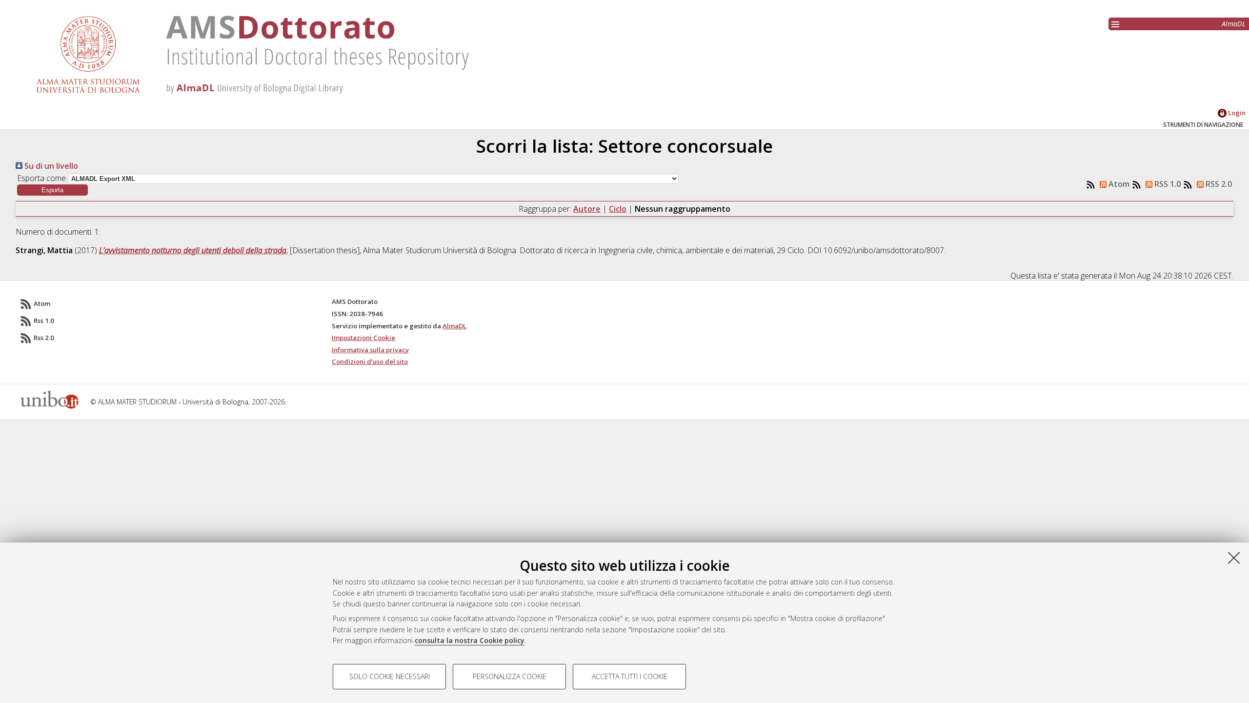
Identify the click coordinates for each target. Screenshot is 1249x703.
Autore (587, 208)
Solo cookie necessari (389, 676)
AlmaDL (1234, 23)
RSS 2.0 (1218, 184)
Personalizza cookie (509, 676)
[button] (52, 190)
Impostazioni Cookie (363, 337)
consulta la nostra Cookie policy (469, 640)
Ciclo (617, 208)
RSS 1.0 (1166, 184)
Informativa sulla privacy (370, 349)
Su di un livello (50, 166)
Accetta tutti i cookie (629, 676)
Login (1236, 112)
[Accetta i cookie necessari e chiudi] (1234, 557)
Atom (1118, 184)
